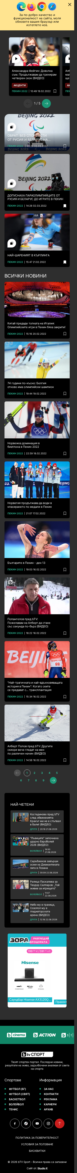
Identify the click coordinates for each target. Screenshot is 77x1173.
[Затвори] (69, 4)
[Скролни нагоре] (59, 1123)
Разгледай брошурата (39, 940)
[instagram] (48, 1123)
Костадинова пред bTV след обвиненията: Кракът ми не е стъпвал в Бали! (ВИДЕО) (45, 819)
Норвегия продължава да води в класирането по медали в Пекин (29, 504)
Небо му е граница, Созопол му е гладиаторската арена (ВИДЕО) (42, 909)
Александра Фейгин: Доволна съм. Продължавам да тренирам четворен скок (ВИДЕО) (34, 74)
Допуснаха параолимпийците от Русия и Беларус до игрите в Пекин (35, 197)
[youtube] (37, 1123)
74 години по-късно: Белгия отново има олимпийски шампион (30, 385)
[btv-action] (37, 1035)
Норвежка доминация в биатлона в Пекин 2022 (23, 445)
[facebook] (15, 1123)
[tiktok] (26, 1123)
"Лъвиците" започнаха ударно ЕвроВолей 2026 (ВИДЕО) (44, 841)
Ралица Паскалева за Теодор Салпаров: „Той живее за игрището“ (44, 885)
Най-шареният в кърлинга (28, 255)
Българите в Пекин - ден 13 (26, 563)
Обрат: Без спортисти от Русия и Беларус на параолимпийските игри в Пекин (31, 138)
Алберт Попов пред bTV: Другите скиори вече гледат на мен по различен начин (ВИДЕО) (30, 749)
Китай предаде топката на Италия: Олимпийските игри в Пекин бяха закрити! (36, 325)
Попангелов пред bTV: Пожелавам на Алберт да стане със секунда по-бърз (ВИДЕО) (28, 622)
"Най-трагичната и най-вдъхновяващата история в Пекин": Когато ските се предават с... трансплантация (34, 686)
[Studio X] (42, 1168)
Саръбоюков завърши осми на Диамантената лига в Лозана (44, 864)
